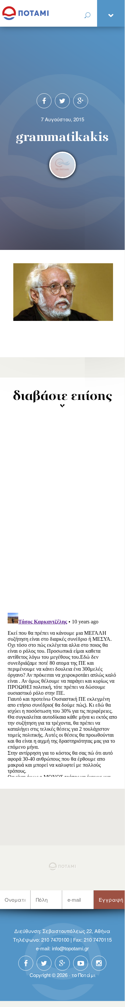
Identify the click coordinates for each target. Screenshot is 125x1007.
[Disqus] (62, 520)
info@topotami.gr (70, 948)
